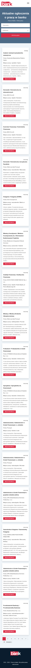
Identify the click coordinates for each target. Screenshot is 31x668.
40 (4, 642)
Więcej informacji (9, 78)
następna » (9, 642)
